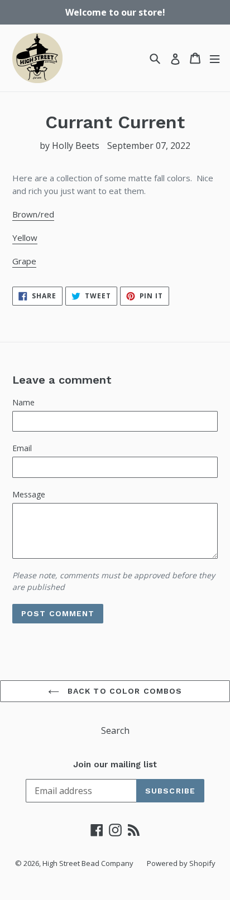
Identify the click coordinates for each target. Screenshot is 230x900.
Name (23, 402)
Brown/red (33, 214)
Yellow (24, 237)
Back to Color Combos (124, 690)
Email (22, 448)
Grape (24, 261)
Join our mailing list (115, 764)
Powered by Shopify (181, 863)
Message (28, 494)
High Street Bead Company (87, 863)
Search (115, 730)
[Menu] (214, 58)
